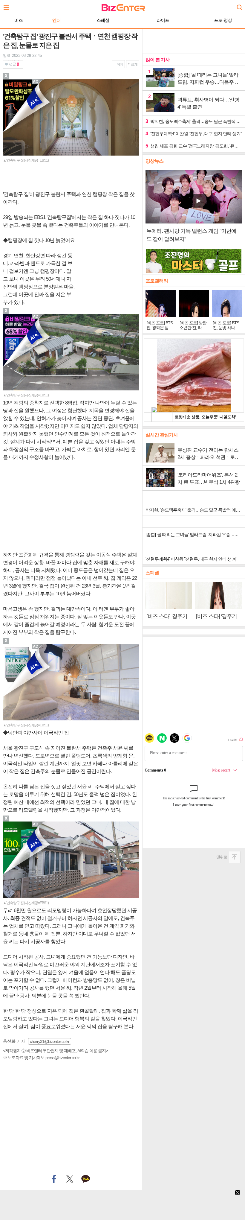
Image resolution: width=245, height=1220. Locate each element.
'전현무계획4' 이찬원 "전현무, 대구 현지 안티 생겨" (194, 133)
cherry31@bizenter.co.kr (49, 1041)
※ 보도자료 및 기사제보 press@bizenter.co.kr (41, 1057)
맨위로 (221, 857)
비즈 (18, 20)
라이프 (163, 20)
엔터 (56, 20)
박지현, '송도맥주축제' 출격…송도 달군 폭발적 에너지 (194, 121)
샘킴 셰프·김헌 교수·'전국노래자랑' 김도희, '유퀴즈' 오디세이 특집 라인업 (194, 145)
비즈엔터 (123, 7)
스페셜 (103, 20)
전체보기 (8, 6)
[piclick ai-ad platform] (36, 316)
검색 (239, 5)
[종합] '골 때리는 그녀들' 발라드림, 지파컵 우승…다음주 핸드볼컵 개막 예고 (195, 534)
